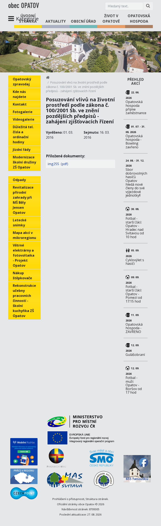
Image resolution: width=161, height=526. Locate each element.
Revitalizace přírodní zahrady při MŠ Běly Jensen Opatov (23, 200)
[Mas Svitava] (65, 481)
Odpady (19, 180)
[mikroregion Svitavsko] (103, 481)
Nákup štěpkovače (22, 275)
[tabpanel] (80, 51)
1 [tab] (80, 66)
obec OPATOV (23, 6)
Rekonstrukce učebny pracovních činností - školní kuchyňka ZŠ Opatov (24, 300)
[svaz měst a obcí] (102, 459)
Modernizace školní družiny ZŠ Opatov (24, 162)
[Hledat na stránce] (148, 6)
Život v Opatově (111, 18)
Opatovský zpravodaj (22, 81)
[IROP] (80, 439)
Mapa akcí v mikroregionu (24, 235)
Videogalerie (23, 119)
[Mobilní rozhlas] (24, 451)
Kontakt (20, 104)
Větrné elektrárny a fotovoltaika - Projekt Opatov (23, 255)
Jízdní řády (21, 149)
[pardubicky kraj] (56, 459)
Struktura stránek (97, 499)
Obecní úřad (83, 21)
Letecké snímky (19, 222)
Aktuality (55, 21)
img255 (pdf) (58, 164)
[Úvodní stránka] (48, 78)
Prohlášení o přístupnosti (68, 499)
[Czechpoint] (24, 493)
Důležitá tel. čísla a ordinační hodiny (23, 134)
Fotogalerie (22, 112)
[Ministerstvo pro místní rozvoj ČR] (74, 423)
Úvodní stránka (28, 18)
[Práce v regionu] (24, 476)
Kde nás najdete (19, 94)
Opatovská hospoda (139, 18)
